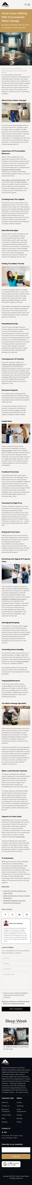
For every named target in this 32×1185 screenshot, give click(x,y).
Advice (7, 68)
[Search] (26, 4)
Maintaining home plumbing (11, 169)
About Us (5, 1102)
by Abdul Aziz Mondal (9, 25)
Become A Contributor (6, 1110)
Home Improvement (16, 68)
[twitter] (12, 914)
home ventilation (23, 661)
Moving (19, 1115)
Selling (19, 1122)
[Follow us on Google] (11, 1164)
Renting (19, 1118)
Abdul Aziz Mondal (16, 923)
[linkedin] (19, 914)
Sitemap (4, 1122)
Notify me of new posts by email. (13, 1004)
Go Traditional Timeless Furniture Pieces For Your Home (16, 1047)
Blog (3, 1118)
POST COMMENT (16, 1009)
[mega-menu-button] (28, 4)
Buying (19, 1102)
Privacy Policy (6, 1115)
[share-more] (26, 914)
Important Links (8, 1098)
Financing (20, 1106)
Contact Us (5, 1106)
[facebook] (5, 914)
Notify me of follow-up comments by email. (16, 1001)
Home (3, 68)
